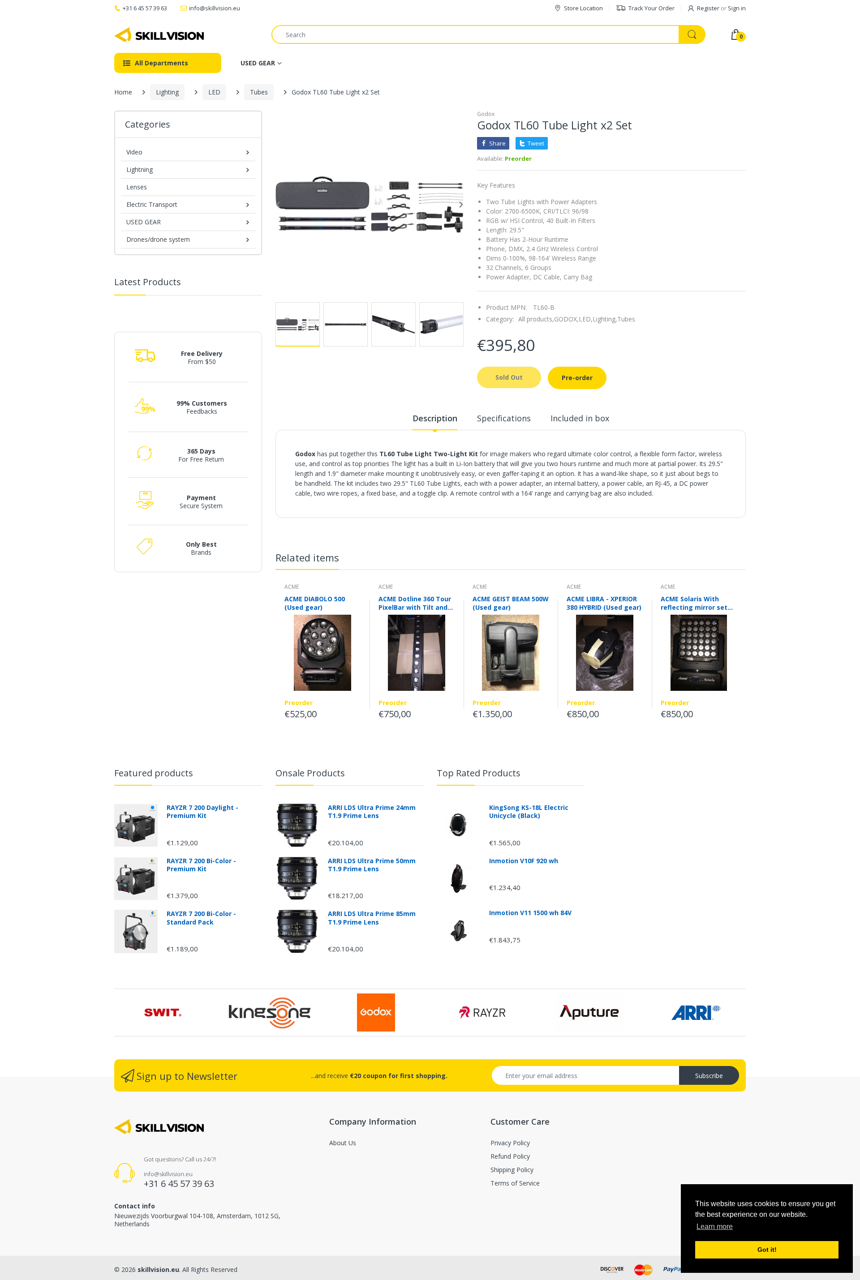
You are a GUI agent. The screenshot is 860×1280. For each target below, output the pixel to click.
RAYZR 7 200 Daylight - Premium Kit (202, 812)
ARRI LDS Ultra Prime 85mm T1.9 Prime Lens (372, 918)
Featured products (153, 773)
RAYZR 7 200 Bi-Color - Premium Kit (201, 865)
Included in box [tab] (579, 418)
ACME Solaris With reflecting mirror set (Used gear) (694, 603)
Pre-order (577, 377)
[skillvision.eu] (159, 35)
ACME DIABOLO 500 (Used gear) (314, 603)
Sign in (737, 8)
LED (214, 92)
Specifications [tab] (504, 418)
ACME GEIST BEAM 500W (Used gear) (511, 603)
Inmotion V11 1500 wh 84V (530, 913)
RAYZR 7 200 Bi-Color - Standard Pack (201, 918)
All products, (536, 319)
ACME (291, 587)
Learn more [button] (715, 1226)
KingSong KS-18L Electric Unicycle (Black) (528, 812)
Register (708, 8)
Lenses (136, 187)
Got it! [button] (767, 1249)
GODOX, (566, 319)
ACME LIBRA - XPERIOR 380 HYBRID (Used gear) (604, 603)
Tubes (259, 92)
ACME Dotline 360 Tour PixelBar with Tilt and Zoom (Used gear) (414, 603)
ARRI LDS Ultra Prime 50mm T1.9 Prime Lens (372, 865)
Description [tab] (435, 418)
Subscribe (709, 1075)
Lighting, (605, 319)
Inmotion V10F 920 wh (523, 861)
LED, (586, 319)
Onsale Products (310, 773)
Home (123, 92)
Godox (485, 114)
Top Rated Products (478, 773)
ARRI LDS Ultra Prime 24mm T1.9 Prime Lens (372, 812)
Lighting (167, 92)
